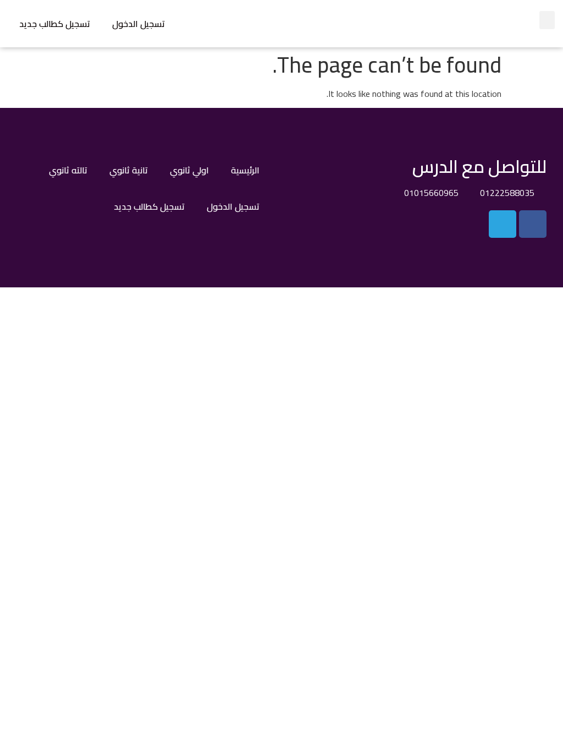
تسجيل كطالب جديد (54, 23)
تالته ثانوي (68, 170)
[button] (547, 20)
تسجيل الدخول (138, 23)
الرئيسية (245, 170)
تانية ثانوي (128, 170)
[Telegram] (502, 224)
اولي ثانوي (189, 170)
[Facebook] (533, 224)
